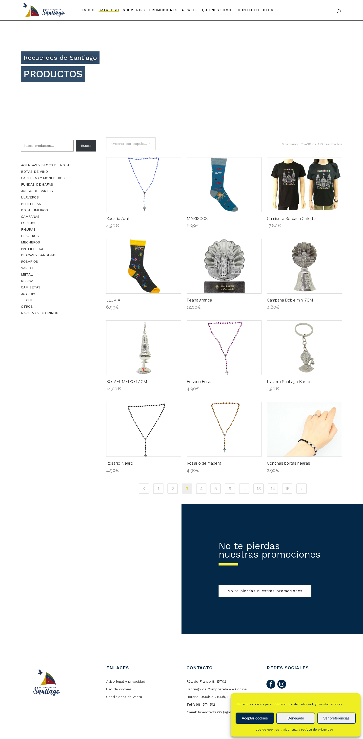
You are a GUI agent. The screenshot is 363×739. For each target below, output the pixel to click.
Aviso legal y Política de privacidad (307, 729)
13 (259, 488)
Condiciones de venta (124, 697)
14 (273, 488)
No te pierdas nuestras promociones (264, 591)
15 (287, 488)
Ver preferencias (336, 718)
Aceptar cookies (255, 718)
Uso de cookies (267, 729)
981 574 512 (205, 704)
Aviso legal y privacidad (125, 681)
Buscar (86, 146)
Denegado (295, 718)
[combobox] (131, 143)
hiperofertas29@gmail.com (220, 712)
